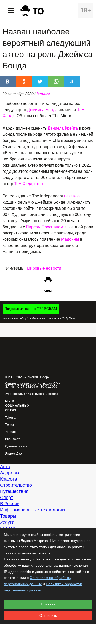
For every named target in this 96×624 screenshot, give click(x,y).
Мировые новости (44, 268)
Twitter (9, 425)
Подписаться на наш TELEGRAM (31, 309)
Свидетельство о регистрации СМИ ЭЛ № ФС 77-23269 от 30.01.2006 (33, 385)
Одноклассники (16, 446)
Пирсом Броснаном (44, 227)
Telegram (11, 417)
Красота (8, 479)
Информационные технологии (32, 509)
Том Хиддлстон (28, 184)
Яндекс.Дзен (14, 453)
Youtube (11, 432)
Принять (48, 604)
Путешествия (14, 491)
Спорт (6, 497)
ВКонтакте (12, 439)
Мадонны (70, 239)
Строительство (16, 485)
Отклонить (48, 615)
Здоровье (10, 472)
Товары (8, 516)
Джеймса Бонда (42, 109)
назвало (72, 196)
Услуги (7, 522)
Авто (5, 466)
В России (9, 503)
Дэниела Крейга (63, 128)
